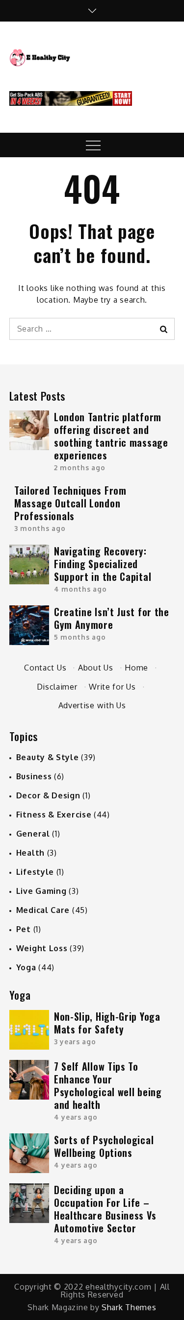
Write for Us (112, 687)
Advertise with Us (92, 705)
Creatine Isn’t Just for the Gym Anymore (111, 618)
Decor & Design (48, 795)
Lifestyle (35, 872)
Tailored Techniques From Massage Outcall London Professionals (70, 503)
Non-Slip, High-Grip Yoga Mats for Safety (107, 1022)
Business (34, 776)
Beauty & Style (47, 757)
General (33, 834)
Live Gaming (41, 891)
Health (30, 853)
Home (136, 667)
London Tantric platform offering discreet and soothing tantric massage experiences (111, 435)
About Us (95, 667)
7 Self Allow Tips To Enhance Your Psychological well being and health (108, 1085)
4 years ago (76, 1117)
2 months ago (79, 467)
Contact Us (45, 667)
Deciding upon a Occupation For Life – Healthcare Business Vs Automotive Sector (105, 1208)
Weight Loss (42, 948)
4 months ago (80, 589)
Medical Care (43, 910)
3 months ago (39, 528)
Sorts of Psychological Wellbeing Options (104, 1146)
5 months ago (79, 637)
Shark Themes (129, 1307)
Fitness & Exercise (54, 814)
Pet (23, 929)
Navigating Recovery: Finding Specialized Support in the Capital (102, 564)
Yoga (26, 967)
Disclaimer (57, 687)
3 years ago (75, 1041)
